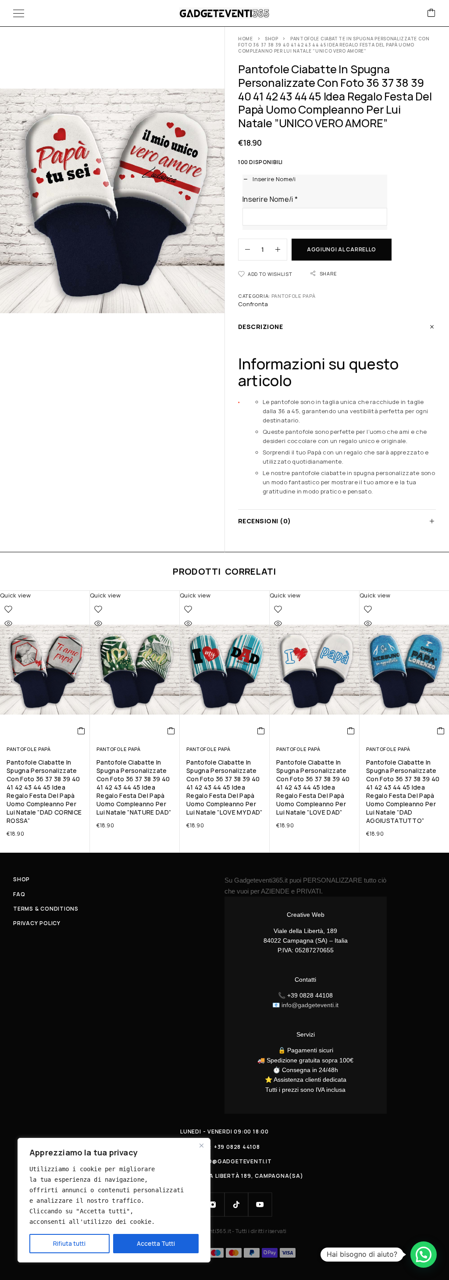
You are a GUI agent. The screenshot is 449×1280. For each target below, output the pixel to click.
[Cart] (431, 13)
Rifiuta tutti (69, 1243)
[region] (114, 1200)
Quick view (15, 595)
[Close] (201, 1145)
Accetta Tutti (156, 1243)
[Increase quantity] (281, 249)
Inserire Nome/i (270, 199)
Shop (271, 39)
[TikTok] (236, 1204)
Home (245, 39)
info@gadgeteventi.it (310, 1004)
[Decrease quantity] (244, 249)
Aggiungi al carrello (341, 249)
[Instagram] (212, 1204)
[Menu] (18, 13)
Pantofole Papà (293, 296)
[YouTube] (260, 1204)
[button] (81, 730)
